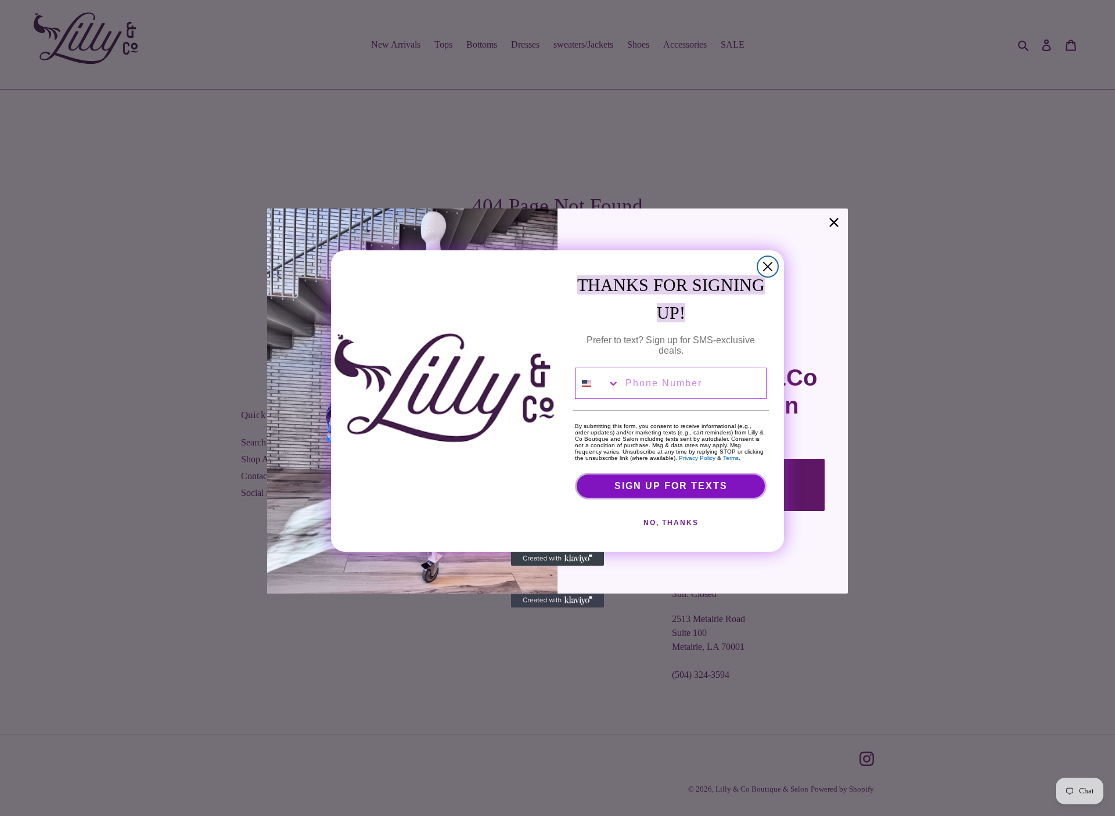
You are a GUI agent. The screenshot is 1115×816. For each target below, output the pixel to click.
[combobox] (598, 383)
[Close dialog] (767, 266)
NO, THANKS (671, 523)
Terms (731, 458)
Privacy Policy (697, 458)
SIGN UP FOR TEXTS (671, 486)
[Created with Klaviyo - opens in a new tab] (557, 559)
